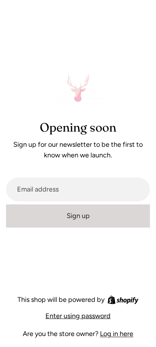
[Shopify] (123, 299)
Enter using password (78, 316)
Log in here (116, 334)
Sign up (78, 216)
